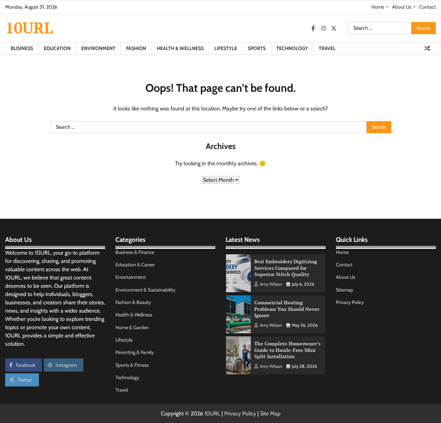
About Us (401, 7)
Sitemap (344, 290)
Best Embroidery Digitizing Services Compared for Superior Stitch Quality (285, 267)
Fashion (136, 48)
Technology (292, 48)
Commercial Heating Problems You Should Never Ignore (286, 308)
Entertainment (130, 277)
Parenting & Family (134, 352)
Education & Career (135, 265)
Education (57, 48)
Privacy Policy (350, 302)
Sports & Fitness (132, 365)
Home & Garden (132, 327)
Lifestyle (225, 48)
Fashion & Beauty (133, 302)
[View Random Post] (427, 48)
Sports (257, 48)
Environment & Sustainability (145, 290)
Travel (327, 48)
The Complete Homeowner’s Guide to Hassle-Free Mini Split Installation (287, 350)
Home (377, 7)
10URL (29, 27)
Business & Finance (134, 252)
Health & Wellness (180, 48)
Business (22, 48)
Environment (98, 48)
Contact (427, 7)
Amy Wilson (271, 284)
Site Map (270, 413)
